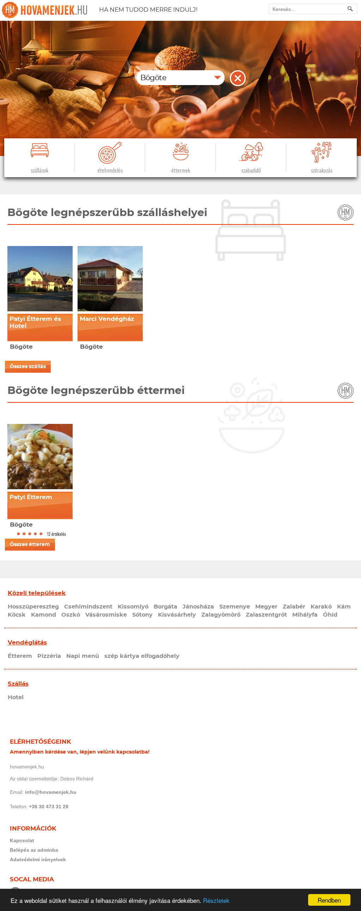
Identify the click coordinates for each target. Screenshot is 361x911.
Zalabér (294, 607)
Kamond (43, 615)
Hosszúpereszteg (33, 607)
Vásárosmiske (106, 615)
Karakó (321, 607)
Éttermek (180, 170)
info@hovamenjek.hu (51, 792)
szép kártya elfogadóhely (141, 656)
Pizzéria (49, 656)
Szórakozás (321, 170)
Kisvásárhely (177, 615)
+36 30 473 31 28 (48, 806)
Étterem (20, 656)
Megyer (266, 607)
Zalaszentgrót (266, 615)
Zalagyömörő (220, 615)
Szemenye (234, 607)
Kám (344, 607)
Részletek (216, 900)
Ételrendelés (110, 170)
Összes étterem (30, 544)
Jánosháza (198, 607)
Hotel (16, 697)
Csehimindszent (88, 607)
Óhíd (330, 615)
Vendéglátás (27, 643)
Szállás (18, 684)
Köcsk (17, 615)
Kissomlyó (133, 607)
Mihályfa (305, 615)
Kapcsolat (22, 840)
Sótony (142, 615)
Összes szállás (28, 366)
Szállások (39, 170)
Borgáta (165, 607)
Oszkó (70, 615)
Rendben (329, 899)
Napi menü (82, 656)
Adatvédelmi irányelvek (38, 859)
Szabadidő (251, 170)
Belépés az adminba (34, 850)
